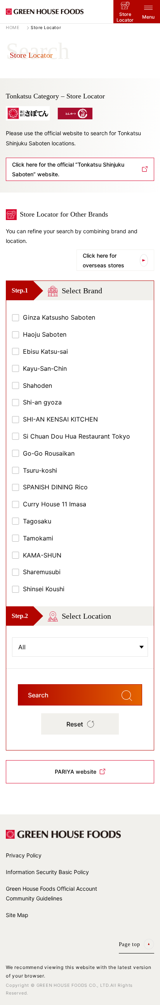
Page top (129, 944)
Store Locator (125, 17)
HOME (12, 28)
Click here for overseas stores (103, 260)
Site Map (17, 915)
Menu (148, 17)
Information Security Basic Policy (47, 872)
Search (38, 695)
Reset (74, 724)
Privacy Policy (24, 855)
